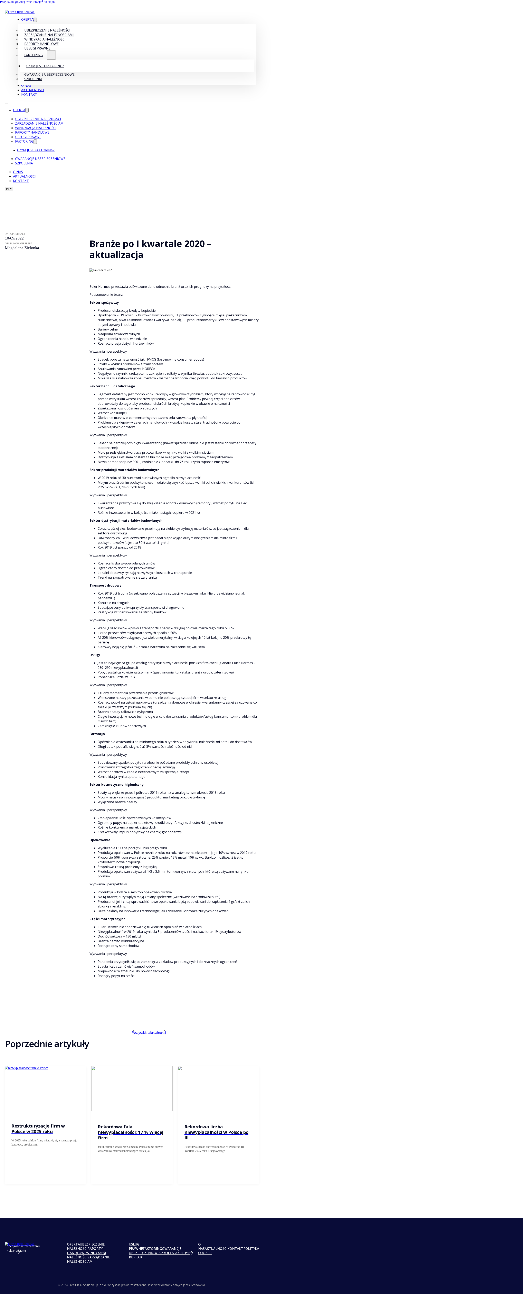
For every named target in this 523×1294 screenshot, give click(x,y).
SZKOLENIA (168, 1253)
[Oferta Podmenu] (35, 20)
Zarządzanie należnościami (40, 123)
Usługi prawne (37, 48)
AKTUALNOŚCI (216, 1248)
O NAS (201, 1246)
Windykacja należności (35, 128)
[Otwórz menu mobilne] (6, 103)
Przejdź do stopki (44, 1)
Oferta (27, 19)
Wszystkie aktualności (149, 1032)
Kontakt (29, 94)
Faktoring (33, 55)
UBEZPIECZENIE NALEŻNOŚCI (86, 1246)
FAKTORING (152, 1248)
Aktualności (32, 90)
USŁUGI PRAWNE (136, 1246)
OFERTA (73, 1244)
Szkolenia (33, 79)
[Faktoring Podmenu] (51, 55)
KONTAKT (235, 1248)
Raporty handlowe (32, 132)
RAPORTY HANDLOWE (85, 1250)
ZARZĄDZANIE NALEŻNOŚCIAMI (88, 1259)
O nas (26, 85)
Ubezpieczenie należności (38, 119)
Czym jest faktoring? (45, 66)
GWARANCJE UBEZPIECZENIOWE (155, 1250)
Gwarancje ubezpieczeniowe (49, 74)
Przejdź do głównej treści (16, 1)
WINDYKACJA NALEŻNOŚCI (86, 1255)
